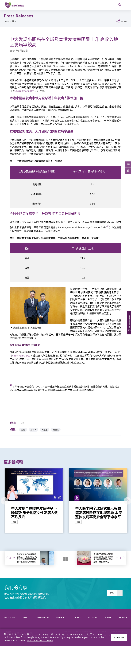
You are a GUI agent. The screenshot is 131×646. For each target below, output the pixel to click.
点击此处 (12, 597)
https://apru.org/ (21, 355)
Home (6, 21)
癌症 (23, 429)
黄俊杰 (56, 429)
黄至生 (44, 429)
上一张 (4, 501)
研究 (22, 423)
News (14, 21)
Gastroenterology (24, 91)
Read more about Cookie (40, 640)
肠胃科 (33, 429)
